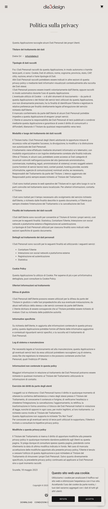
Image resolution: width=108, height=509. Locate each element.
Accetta (90, 499)
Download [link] (26, 502)
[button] (11, 7)
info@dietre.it (31, 56)
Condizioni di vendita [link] (47, 502)
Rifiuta (63, 499)
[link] (54, 6)
